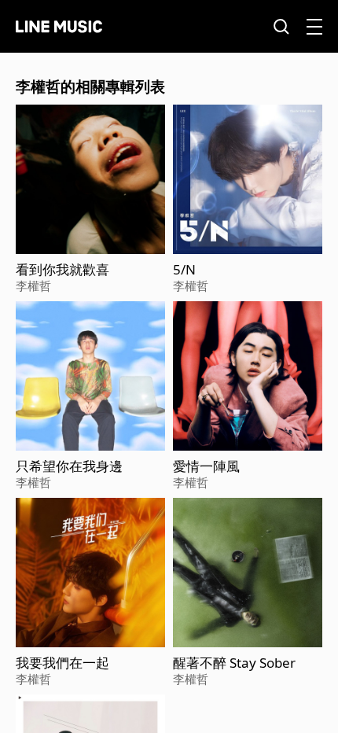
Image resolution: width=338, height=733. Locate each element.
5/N (184, 270)
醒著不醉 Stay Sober (234, 663)
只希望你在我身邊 (69, 466)
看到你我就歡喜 (62, 270)
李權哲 (33, 285)
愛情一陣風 (206, 466)
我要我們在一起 (62, 663)
